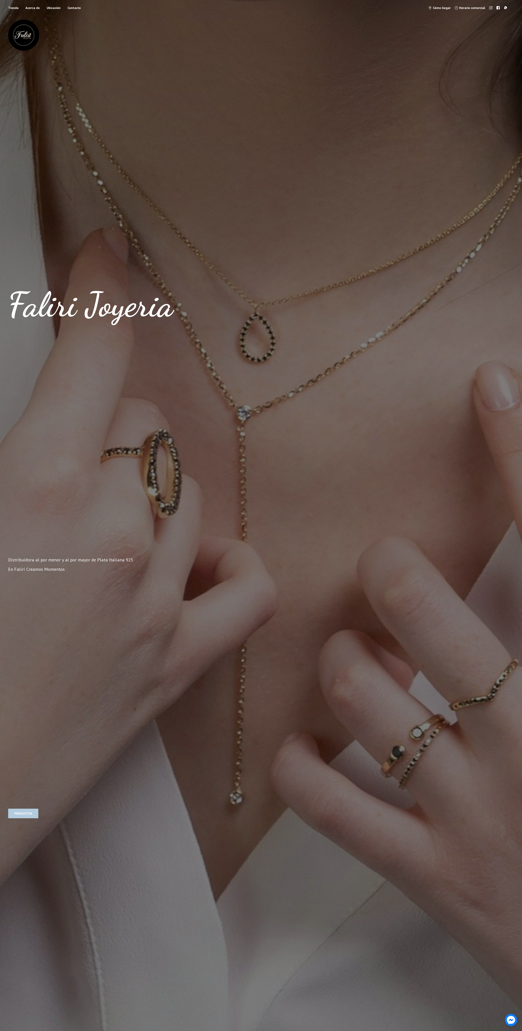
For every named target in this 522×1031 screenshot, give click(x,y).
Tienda (13, 8)
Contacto (74, 8)
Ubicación (54, 8)
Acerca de (32, 8)
